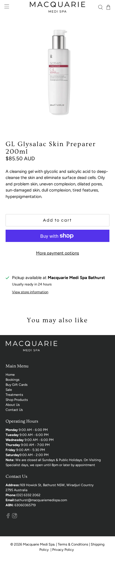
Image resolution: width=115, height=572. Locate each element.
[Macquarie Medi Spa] (57, 7)
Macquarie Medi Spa (38, 544)
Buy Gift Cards (17, 385)
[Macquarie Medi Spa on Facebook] (8, 517)
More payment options (57, 253)
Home (10, 375)
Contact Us (14, 410)
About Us (13, 405)
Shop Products (17, 400)
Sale (9, 390)
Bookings (13, 380)
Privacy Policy (63, 549)
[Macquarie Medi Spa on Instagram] (14, 517)
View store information (30, 292)
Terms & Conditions (73, 544)
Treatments (14, 395)
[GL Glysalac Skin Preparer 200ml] (57, 71)
